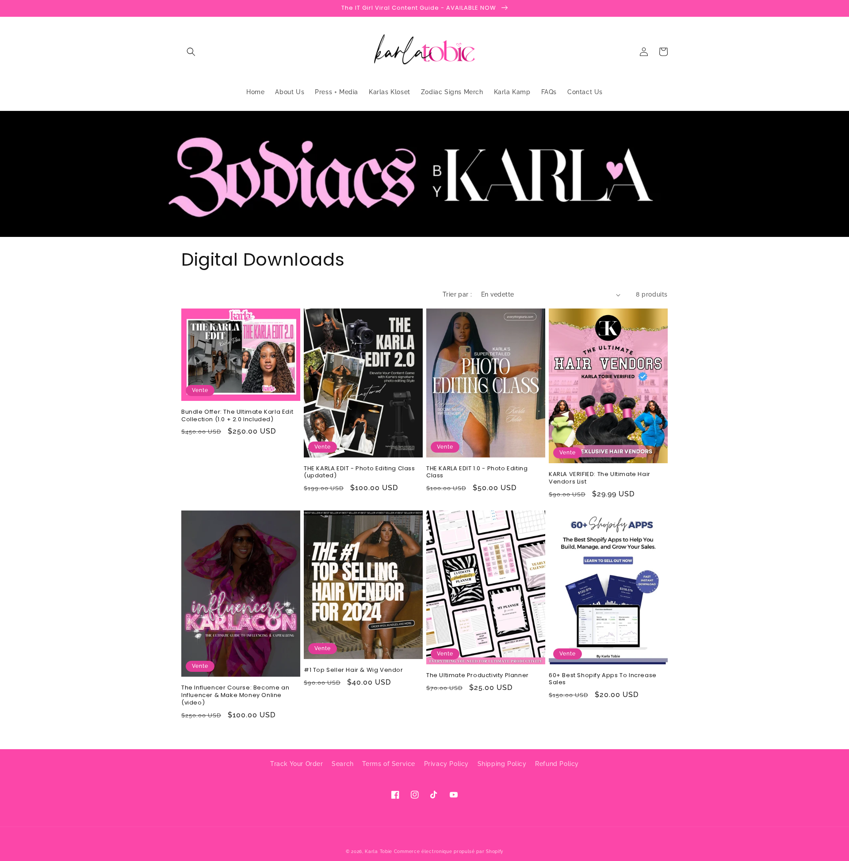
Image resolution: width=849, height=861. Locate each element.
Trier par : (457, 294)
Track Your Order (296, 763)
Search (343, 763)
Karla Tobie (378, 851)
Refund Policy (557, 763)
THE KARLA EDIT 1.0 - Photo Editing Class (477, 472)
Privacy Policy (446, 763)
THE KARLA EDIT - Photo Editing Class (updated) (359, 472)
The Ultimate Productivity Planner (477, 675)
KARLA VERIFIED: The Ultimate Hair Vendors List (599, 478)
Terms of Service (388, 763)
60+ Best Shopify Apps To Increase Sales (603, 679)
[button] (191, 51)
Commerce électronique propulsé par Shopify (448, 851)
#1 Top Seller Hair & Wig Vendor (353, 670)
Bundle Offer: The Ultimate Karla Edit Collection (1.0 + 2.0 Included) (237, 415)
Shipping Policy (502, 763)
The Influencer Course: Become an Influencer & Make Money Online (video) (235, 695)
